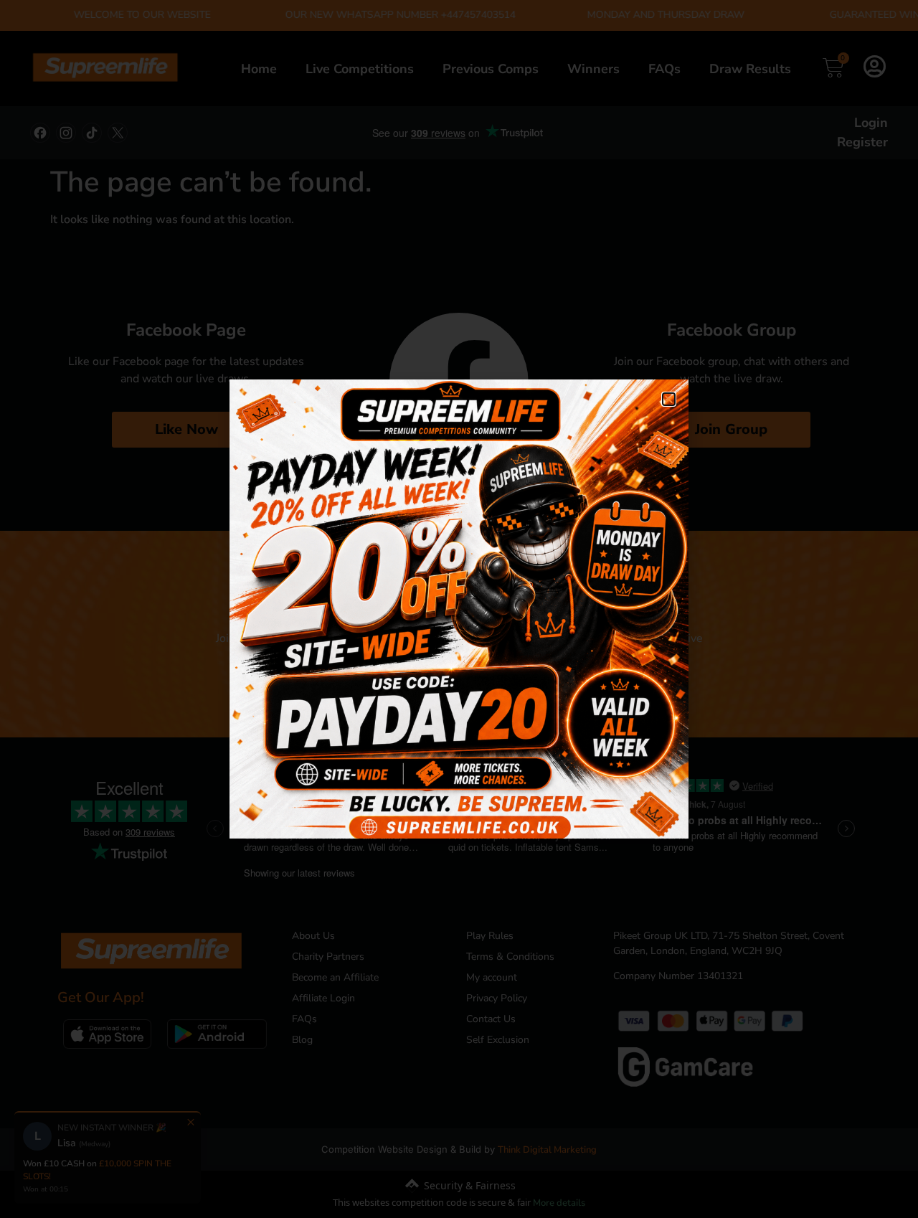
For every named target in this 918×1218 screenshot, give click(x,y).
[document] (459, 609)
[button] (668, 399)
